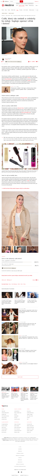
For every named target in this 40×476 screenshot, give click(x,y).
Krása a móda (21, 5)
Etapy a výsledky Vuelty (17, 412)
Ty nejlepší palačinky (5, 424)
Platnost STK (29, 432)
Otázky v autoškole (30, 430)
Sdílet (35, 61)
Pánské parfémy (22, 441)
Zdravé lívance (4, 427)
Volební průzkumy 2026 (5, 412)
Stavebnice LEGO (17, 440)
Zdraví (26, 5)
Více (36, 5)
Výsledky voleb (4, 414)
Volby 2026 (3, 411)
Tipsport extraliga (29, 414)
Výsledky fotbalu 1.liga (30, 412)
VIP (17, 5)
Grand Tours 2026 (17, 419)
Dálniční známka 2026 (30, 425)
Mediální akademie (20, 455)
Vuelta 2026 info (16, 411)
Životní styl (31, 5)
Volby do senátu (4, 417)
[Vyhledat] (21, 1)
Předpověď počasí (15, 437)
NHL (27, 419)
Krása (20, 335)
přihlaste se (19, 61)
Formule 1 (28, 417)
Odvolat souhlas (20, 464)
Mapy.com (10, 437)
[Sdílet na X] (37, 280)
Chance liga (28, 411)
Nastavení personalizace (20, 466)
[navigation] (1, 1)
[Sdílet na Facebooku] (36, 280)
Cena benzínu (25, 437)
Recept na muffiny (4, 425)
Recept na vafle (4, 430)
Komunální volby (4, 419)
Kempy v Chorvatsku (17, 424)
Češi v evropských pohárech (32, 437)
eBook (30, 61)
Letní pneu (27, 440)
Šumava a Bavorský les (17, 427)
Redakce (20, 451)
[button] (20, 40)
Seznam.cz (36, 1)
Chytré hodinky (17, 441)
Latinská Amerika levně (17, 430)
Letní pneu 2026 (29, 424)
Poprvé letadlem (16, 425)
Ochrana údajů (20, 453)
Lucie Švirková (8, 58)
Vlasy (12, 86)
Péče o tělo (4, 13)
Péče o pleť (11, 13)
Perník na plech (4, 432)
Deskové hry (32, 440)
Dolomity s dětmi (16, 432)
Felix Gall (15, 417)
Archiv (20, 457)
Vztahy (20, 362)
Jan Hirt (15, 414)
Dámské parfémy (23, 440)
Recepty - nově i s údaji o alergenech (25, 3)
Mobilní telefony (11, 440)
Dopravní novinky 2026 (30, 427)
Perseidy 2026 (20, 437)
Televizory (35, 440)
